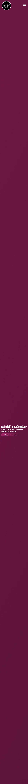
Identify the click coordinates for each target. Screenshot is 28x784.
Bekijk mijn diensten (10, 435)
